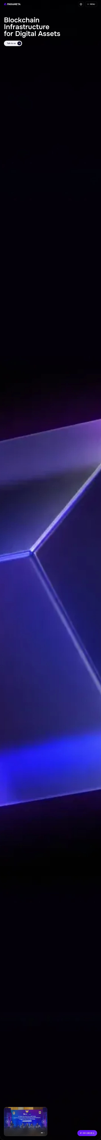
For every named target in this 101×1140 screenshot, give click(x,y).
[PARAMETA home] (12, 4)
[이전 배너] (7, 1121)
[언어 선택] (81, 4)
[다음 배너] (43, 1121)
